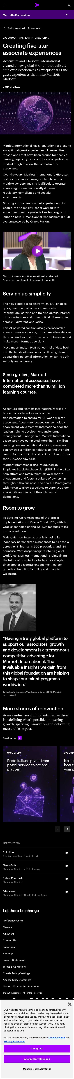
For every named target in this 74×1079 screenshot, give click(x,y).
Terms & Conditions (15, 966)
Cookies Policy (57, 1037)
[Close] (70, 1004)
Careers (7, 927)
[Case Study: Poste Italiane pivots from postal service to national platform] (30, 784)
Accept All (37, 1048)
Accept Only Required (37, 1059)
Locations (9, 947)
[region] (37, 1039)
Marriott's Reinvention (16, 14)
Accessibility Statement (17, 979)
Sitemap (8, 953)
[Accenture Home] (37, 5)
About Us (8, 933)
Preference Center (13, 920)
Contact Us (9, 940)
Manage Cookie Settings (37, 1069)
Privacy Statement (14, 960)
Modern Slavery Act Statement (21, 986)
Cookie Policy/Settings (16, 973)
